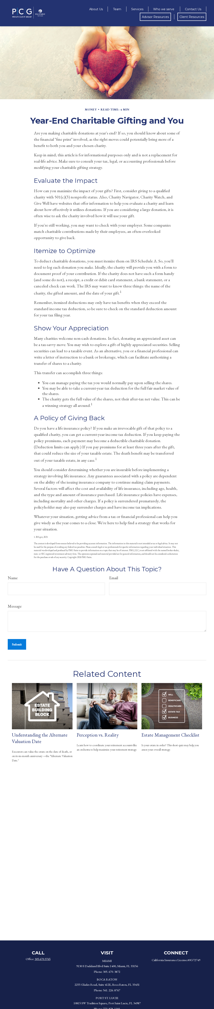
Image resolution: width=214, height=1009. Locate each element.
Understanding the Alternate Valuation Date (40, 738)
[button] (96, 9)
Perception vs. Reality (98, 735)
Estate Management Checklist (170, 735)
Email (113, 577)
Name (13, 577)
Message (15, 606)
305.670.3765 (43, 959)
